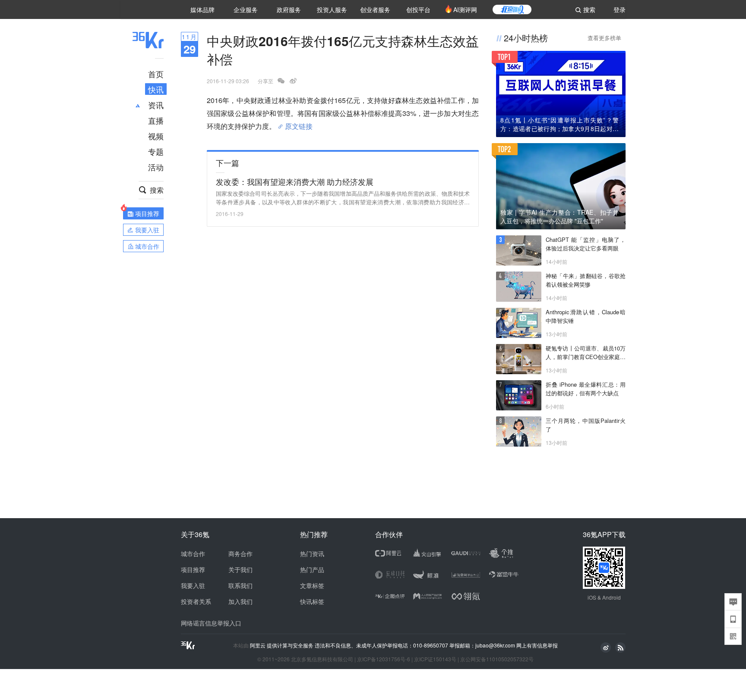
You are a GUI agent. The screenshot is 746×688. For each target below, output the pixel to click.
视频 (156, 135)
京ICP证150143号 (435, 659)
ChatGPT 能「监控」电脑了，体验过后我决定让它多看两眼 (586, 243)
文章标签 (312, 585)
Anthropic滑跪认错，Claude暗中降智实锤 (586, 316)
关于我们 (240, 569)
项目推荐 (193, 569)
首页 (156, 73)
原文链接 (299, 123)
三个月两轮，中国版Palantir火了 (586, 424)
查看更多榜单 (604, 38)
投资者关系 (196, 601)
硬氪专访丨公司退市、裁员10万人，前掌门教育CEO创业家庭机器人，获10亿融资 (586, 352)
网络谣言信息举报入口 (211, 623)
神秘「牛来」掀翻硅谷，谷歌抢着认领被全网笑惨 (586, 280)
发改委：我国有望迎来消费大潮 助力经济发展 (294, 181)
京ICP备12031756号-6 (383, 659)
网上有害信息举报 (537, 645)
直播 (156, 120)
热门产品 (312, 569)
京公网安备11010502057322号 (497, 659)
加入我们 (240, 601)
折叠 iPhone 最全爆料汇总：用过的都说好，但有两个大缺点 (586, 388)
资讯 (156, 104)
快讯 (156, 89)
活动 (156, 166)
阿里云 (258, 645)
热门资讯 (312, 553)
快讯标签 (312, 601)
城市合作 (193, 553)
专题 (156, 151)
